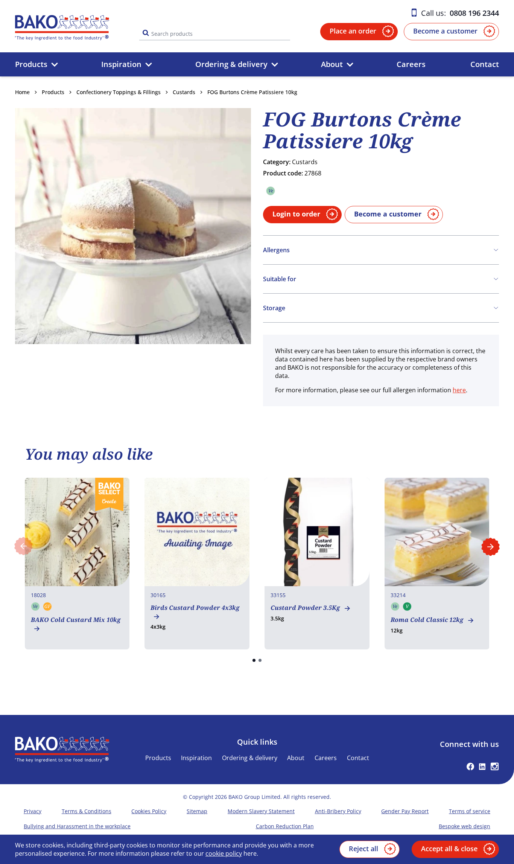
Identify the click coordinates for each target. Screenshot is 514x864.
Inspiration (121, 64)
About (332, 64)
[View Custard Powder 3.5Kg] (317, 563)
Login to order (296, 213)
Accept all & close (449, 848)
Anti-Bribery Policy (338, 811)
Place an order (353, 30)
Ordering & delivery (231, 64)
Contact (484, 64)
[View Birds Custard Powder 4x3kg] (196, 563)
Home (22, 92)
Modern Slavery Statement (261, 811)
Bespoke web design (464, 826)
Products (31, 64)
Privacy (32, 811)
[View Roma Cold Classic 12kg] (437, 563)
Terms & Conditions (86, 811)
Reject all (363, 848)
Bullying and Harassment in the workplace (77, 826)
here (459, 390)
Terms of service (469, 811)
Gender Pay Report (405, 811)
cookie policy (223, 853)
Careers (411, 64)
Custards (184, 92)
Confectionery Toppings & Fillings (118, 92)
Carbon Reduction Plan (285, 826)
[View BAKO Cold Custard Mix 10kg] (77, 563)
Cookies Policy (148, 811)
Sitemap (197, 811)
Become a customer (445, 30)
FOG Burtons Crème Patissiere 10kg (252, 92)
